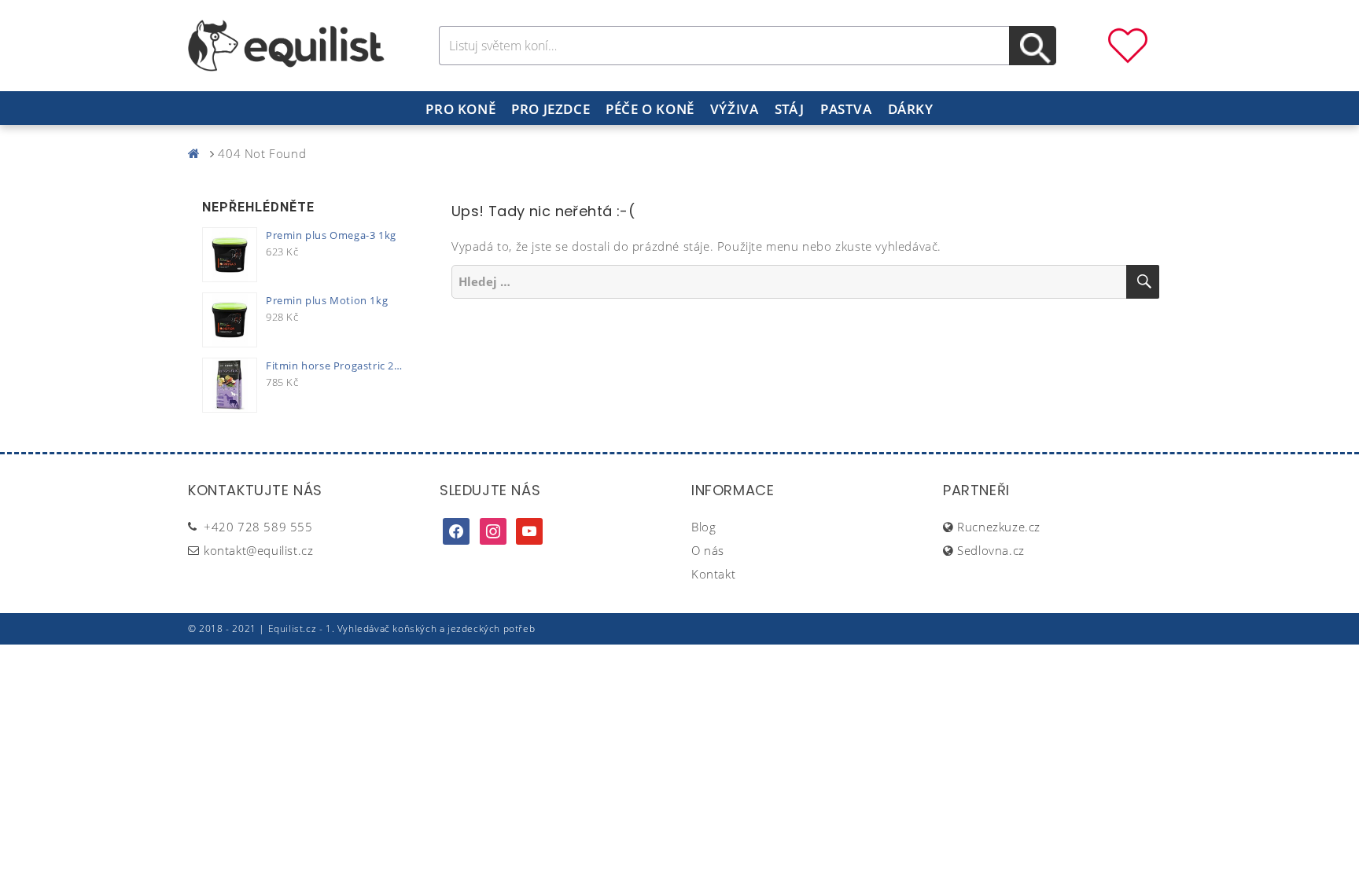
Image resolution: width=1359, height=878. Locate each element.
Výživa (734, 109)
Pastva (846, 109)
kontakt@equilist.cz (258, 550)
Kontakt (713, 574)
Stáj (790, 109)
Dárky (911, 109)
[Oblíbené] (1127, 44)
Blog (703, 527)
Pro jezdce (550, 109)
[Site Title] (286, 44)
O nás (707, 550)
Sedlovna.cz (991, 550)
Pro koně (460, 109)
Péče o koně (650, 109)
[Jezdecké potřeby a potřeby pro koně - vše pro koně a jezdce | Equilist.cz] (197, 153)
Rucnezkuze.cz (998, 527)
